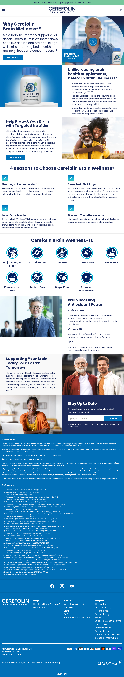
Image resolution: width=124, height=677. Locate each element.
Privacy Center (103, 627)
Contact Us (101, 603)
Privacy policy (73, 426)
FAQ (66, 614)
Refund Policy (102, 610)
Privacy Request (103, 631)
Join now (113, 418)
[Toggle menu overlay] (3, 10)
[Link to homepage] (62, 10)
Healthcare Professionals (77, 617)
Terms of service (109, 424)
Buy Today (15, 157)
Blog (66, 610)
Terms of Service (104, 617)
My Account (39, 607)
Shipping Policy (103, 607)
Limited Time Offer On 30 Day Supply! (62, 2)
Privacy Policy (102, 614)
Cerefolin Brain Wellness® (46, 603)
